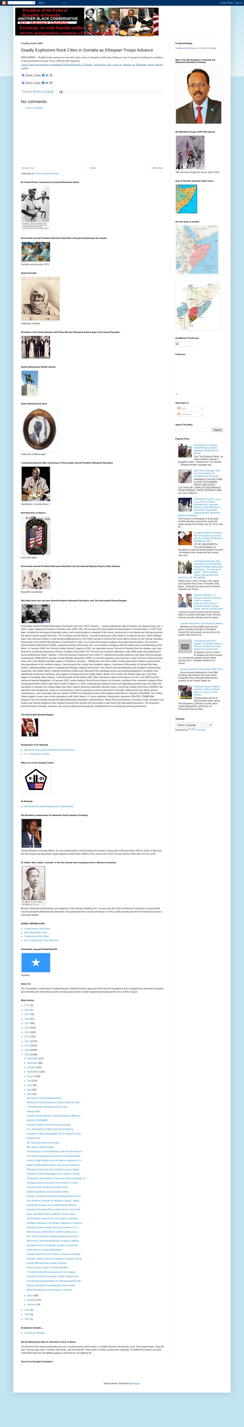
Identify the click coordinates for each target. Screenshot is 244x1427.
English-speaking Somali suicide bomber (48, 1191)
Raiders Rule (33, 1138)
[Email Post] (60, 91)
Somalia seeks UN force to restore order (47, 1187)
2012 (27, 1036)
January (31, 1304)
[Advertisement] (92, 138)
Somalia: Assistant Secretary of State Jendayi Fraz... (53, 1276)
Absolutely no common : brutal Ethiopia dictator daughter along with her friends (206, 449)
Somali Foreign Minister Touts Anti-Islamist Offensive (54, 1116)
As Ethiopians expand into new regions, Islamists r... (53, 1218)
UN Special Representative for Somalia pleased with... (55, 1281)
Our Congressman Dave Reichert (41, 940)
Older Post (157, 168)
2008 (27, 1054)
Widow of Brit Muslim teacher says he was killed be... (54, 1165)
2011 (27, 1041)
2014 (27, 1027)
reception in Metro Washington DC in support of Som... (55, 1133)
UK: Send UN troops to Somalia (43, 1142)
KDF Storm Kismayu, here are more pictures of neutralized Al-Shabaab (207, 473)
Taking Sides (33, 1111)
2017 (27, 1014)
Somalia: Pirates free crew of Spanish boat (49, 1124)
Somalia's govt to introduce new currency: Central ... (53, 1182)
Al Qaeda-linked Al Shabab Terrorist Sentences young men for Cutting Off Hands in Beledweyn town (208, 537)
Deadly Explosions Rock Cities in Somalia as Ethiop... (54, 1254)
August (31, 1076)
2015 (27, 1023)
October (31, 1067)
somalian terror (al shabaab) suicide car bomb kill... (53, 1245)
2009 (27, 1050)
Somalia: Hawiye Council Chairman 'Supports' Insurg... (55, 1258)
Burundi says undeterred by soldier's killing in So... (53, 1232)
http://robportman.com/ (35, 932)
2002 (27, 1319)
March (30, 1295)
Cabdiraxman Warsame (186, 48)
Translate (201, 730)
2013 (27, 1032)
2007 (27, 1310)
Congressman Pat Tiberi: (37, 936)
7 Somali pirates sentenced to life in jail (47, 1107)
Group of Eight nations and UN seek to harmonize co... (55, 1160)
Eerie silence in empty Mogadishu (44, 1249)
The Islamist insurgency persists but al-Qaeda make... (54, 1156)
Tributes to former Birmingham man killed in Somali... (54, 1174)
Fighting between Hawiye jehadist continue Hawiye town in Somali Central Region (207, 690)
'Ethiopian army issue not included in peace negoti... (53, 1169)
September (33, 1071)
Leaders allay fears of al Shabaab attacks (201, 623)
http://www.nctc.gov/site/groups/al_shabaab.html (48, 806)
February (32, 1300)
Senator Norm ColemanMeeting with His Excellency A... (55, 1151)
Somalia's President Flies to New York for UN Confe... (54, 1209)
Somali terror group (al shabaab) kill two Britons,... (52, 1205)
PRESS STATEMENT (37, 1120)
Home (93, 168)
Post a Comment (34, 108)
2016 (27, 1019)
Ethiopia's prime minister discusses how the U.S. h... (53, 1227)
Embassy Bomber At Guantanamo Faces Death (51, 1285)
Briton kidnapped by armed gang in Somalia (49, 1289)
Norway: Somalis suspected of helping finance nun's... (54, 1196)
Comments (186, 414)
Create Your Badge (208, 48)
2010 (27, 1045)
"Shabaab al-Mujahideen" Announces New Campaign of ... (57, 1178)
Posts (183, 408)
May (29, 1089)
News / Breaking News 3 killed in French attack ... (52, 1214)
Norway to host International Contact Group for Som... (54, 1102)
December (33, 1058)
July (29, 1080)
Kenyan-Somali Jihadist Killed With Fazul (201, 669)
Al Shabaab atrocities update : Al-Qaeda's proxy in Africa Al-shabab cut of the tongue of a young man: (208, 644)
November (33, 1063)
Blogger (136, 1383)
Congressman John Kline (37, 928)
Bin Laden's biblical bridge (40, 1147)
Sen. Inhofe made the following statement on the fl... (53, 1236)
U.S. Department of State (36, 754)
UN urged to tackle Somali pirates (44, 1098)
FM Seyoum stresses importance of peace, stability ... (54, 1240)
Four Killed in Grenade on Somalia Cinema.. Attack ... (54, 1200)
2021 (27, 1005)
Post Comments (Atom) (47, 173)
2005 (27, 1314)
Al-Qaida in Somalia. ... (35, 1333)
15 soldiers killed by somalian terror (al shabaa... (52, 1272)
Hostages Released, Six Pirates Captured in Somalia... (55, 1223)
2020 (27, 1010)
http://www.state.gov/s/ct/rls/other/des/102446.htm (49, 750)
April (29, 1094)
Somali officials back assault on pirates (47, 1263)
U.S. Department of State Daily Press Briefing (50, 1129)
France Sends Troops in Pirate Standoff (47, 1267)
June (30, 1085)
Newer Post (28, 168)
